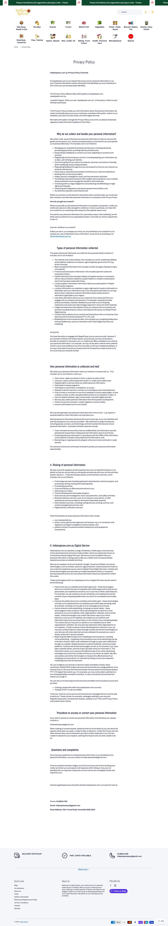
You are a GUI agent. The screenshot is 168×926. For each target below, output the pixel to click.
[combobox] (129, 12)
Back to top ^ (83, 869)
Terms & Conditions (21, 903)
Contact (17, 905)
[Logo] (22, 12)
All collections (19, 888)
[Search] (119, 12)
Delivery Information (21, 897)
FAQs (16, 894)
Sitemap (17, 908)
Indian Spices (24, 922)
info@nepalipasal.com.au (60, 236)
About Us (17, 891)
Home (16, 47)
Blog (16, 885)
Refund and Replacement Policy (25, 900)
